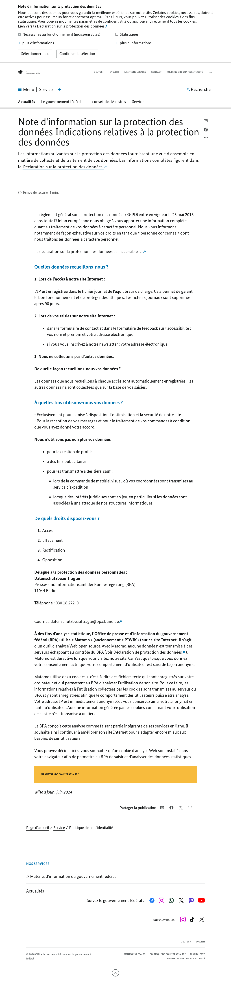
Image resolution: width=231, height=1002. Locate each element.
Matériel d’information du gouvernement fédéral (72, 876)
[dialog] (115, 31)
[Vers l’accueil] (29, 76)
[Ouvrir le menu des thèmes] (59, 89)
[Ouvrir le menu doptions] (206, 138)
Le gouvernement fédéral (61, 101)
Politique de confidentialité (185, 72)
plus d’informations (38, 43)
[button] (211, 72)
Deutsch (99, 72)
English (114, 72)
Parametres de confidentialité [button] (60, 774)
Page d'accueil (37, 827)
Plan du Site (197, 954)
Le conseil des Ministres (107, 101)
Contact (156, 72)
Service (137, 101)
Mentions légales (135, 72)
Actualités (26, 101)
